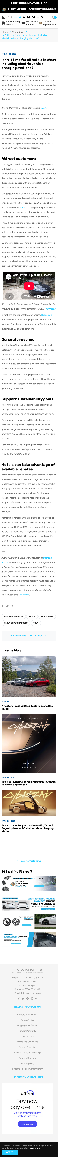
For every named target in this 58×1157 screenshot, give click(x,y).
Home (5, 32)
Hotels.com (46, 315)
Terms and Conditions (27, 1041)
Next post (36, 635)
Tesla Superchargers (16, 623)
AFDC (23, 207)
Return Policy (27, 1020)
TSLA (35, 623)
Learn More (34, 1148)
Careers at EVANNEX (27, 1014)
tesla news (47, 616)
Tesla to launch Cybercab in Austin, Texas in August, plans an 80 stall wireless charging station (28, 828)
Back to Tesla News (31, 860)
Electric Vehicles (13, 616)
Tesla (43, 108)
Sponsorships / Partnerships (27, 1052)
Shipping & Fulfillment (27, 1025)
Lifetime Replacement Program (27, 1069)
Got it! (9, 1152)
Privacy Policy (27, 1036)
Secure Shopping (27, 1047)
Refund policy (27, 1063)
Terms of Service (27, 1058)
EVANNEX (24, 594)
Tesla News (18, 32)
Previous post (19, 635)
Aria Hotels (50, 309)
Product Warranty (27, 1031)
